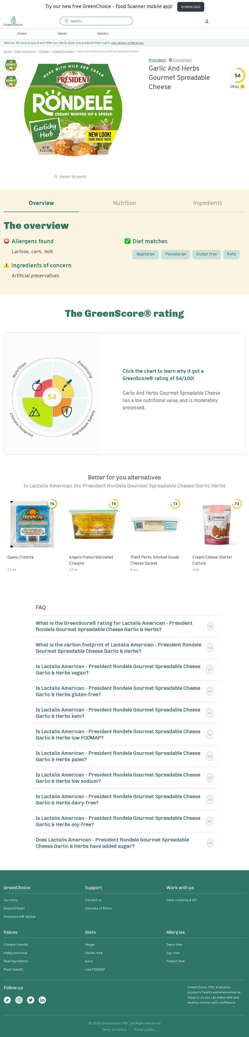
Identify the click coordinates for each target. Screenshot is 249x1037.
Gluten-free (94, 953)
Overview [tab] (41, 203)
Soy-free (173, 953)
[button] (96, 21)
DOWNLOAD (190, 7)
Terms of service (114, 1030)
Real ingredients (16, 961)
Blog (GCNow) (14, 908)
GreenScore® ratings (20, 917)
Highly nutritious (15, 953)
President (157, 60)
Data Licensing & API (181, 900)
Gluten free (206, 254)
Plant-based (13, 970)
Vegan (90, 945)
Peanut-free (175, 961)
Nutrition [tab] (124, 203)
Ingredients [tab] (207, 203)
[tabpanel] (124, 248)
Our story (11, 900)
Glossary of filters (98, 908)
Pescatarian (175, 254)
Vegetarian (145, 254)
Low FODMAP (95, 970)
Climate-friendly (16, 945)
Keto (231, 254)
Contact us (93, 900)
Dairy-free (174, 945)
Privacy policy (144, 1030)
